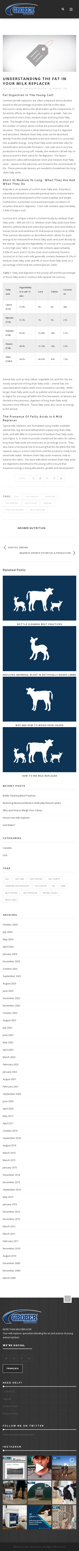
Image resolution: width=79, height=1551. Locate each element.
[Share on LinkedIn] (61, 478)
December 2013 (11, 1182)
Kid (53, 886)
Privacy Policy (10, 1413)
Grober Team (10, 1406)
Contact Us (9, 1391)
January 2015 (10, 1167)
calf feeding (36, 879)
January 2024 (10, 954)
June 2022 (8, 1035)
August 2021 (9, 1079)
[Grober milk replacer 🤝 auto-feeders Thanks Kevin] (40, 1468)
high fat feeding (15, 510)
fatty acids (31, 503)
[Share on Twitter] (40, 478)
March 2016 (9, 1152)
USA (65, 88)
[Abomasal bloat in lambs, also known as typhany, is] (40, 1517)
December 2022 (11, 998)
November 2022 (11, 1005)
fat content (12, 503)
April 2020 (8, 1108)
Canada (56, 88)
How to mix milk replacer (39, 776)
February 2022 (11, 1064)
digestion (50, 496)
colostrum (40, 886)
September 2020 (12, 1094)
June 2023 (8, 990)
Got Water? (9, 825)
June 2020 (8, 1101)
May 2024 (8, 939)
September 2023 (12, 976)
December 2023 (11, 961)
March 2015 (9, 1160)
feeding (48, 503)
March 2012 (9, 1226)
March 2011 (9, 1233)
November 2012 (11, 1219)
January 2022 (10, 1071)
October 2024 (10, 924)
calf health (32, 496)
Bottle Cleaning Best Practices (39, 624)
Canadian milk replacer (17, 886)
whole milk (11, 900)
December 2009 (11, 1263)
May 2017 (8, 1116)
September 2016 (12, 1138)
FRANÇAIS (13, 1368)
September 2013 (12, 1189)
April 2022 (8, 1049)
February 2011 (11, 1241)
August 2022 (9, 1020)
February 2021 (11, 1086)
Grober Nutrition (35, 88)
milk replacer (37, 510)
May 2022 (8, 1042)
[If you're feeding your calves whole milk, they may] (64, 1493)
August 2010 (9, 1255)
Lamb (63, 886)
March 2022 (9, 1057)
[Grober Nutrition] (22, 9)
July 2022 (7, 1027)
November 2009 (11, 1270)
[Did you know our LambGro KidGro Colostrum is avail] (15, 1517)
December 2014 (11, 1175)
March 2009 (9, 1278)
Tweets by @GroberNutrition (19, 1434)
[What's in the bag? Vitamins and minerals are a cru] (15, 1493)
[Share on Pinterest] (54, 478)
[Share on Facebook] (33, 478)
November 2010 (11, 1248)
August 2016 (9, 1145)
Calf (16, 496)
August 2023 (9, 983)
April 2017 (8, 1123)
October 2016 (10, 1130)
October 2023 (10, 968)
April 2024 (8, 946)
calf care (19, 879)
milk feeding (11, 893)
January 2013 (10, 1204)
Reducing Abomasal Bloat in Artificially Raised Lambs (39, 675)
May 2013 (8, 1197)
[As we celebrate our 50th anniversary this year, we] (15, 1468)
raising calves (50, 893)
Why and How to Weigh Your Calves (39, 725)
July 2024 (7, 932)
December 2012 (11, 1211)
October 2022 (10, 1013)
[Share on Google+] (47, 478)
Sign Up (7, 1398)
